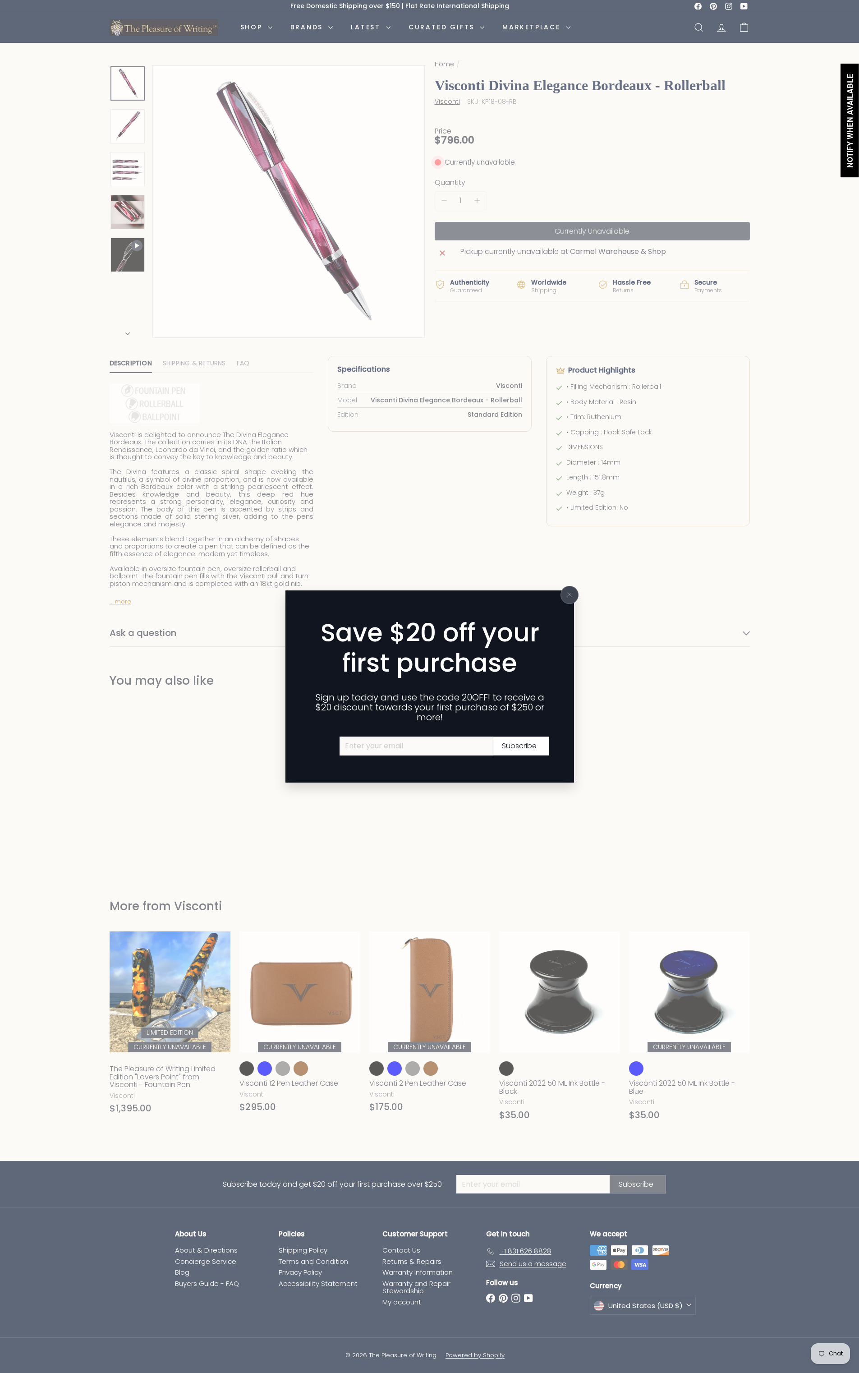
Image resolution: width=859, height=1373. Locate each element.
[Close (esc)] (569, 595)
